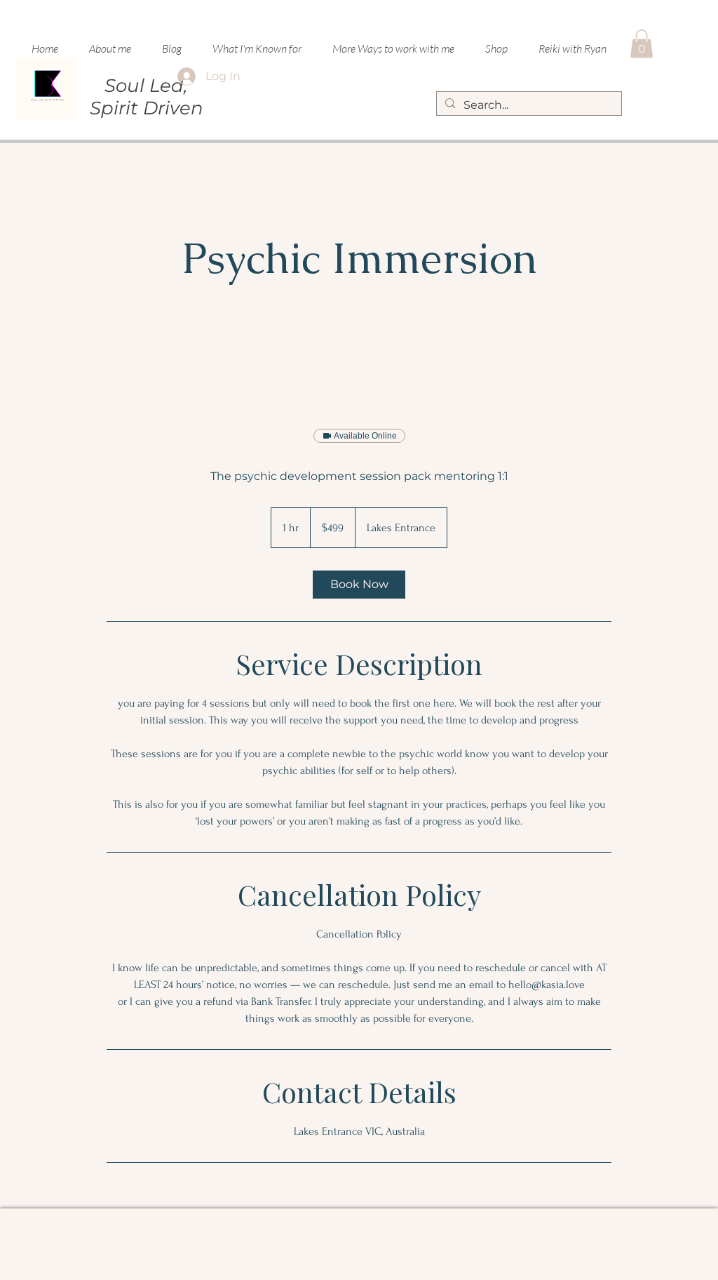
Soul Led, (146, 85)
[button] (393, 48)
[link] (359, 585)
